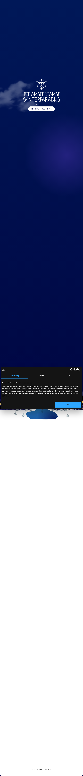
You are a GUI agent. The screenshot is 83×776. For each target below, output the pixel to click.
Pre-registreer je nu (41, 109)
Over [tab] (68, 376)
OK (68, 404)
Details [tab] (41, 376)
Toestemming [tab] (14, 376)
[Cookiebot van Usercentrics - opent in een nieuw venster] (72, 369)
